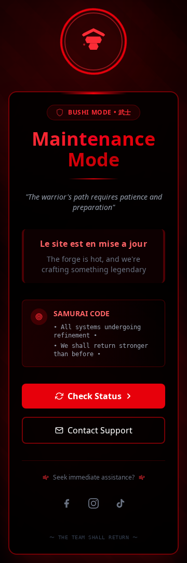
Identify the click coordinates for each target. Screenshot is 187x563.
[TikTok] (120, 503)
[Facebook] (66, 503)
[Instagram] (93, 503)
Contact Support (100, 430)
